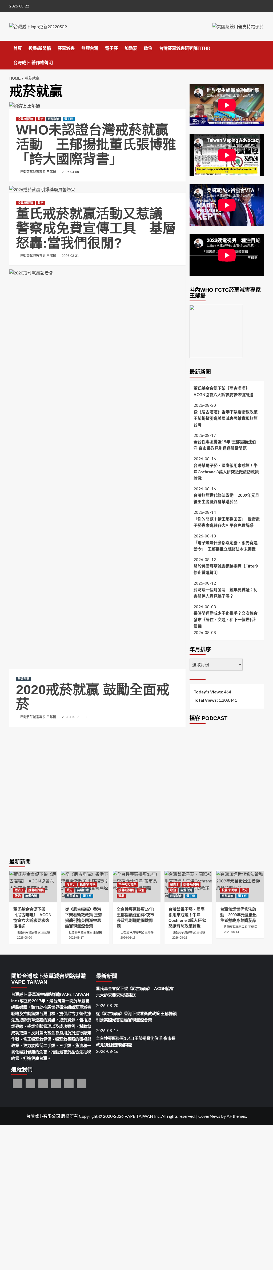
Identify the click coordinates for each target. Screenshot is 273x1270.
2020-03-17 (70, 717)
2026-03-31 (70, 256)
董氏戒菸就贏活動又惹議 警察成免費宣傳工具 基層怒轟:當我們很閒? (96, 228)
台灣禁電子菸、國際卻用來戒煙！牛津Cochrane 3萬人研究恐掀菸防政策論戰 (226, 471)
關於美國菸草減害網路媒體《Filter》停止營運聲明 (227, 569)
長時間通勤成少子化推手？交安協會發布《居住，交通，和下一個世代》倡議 (226, 619)
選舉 (121, 896)
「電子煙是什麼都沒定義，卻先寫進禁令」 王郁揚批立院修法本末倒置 (226, 545)
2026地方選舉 (127, 884)
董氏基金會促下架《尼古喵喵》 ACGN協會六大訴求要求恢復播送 (223, 391)
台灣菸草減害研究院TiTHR (184, 48)
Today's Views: (209, 691)
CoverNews (209, 1116)
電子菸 (111, 48)
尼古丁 (19, 890)
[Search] (260, 47)
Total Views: (206, 699)
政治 (148, 48)
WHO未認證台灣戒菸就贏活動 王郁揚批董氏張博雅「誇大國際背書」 (96, 144)
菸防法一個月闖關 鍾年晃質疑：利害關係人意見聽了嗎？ (226, 592)
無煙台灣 (89, 48)
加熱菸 (131, 48)
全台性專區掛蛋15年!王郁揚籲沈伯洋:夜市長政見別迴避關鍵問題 (225, 444)
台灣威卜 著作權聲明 (33, 62)
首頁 (17, 48)
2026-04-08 (70, 172)
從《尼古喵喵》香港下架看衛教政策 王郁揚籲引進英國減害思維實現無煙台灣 (226, 418)
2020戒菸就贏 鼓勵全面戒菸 (93, 697)
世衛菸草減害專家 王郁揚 (38, 172)
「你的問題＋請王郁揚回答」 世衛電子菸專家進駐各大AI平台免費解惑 (227, 522)
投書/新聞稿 (40, 48)
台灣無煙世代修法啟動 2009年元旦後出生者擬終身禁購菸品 (226, 498)
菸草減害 (66, 48)
